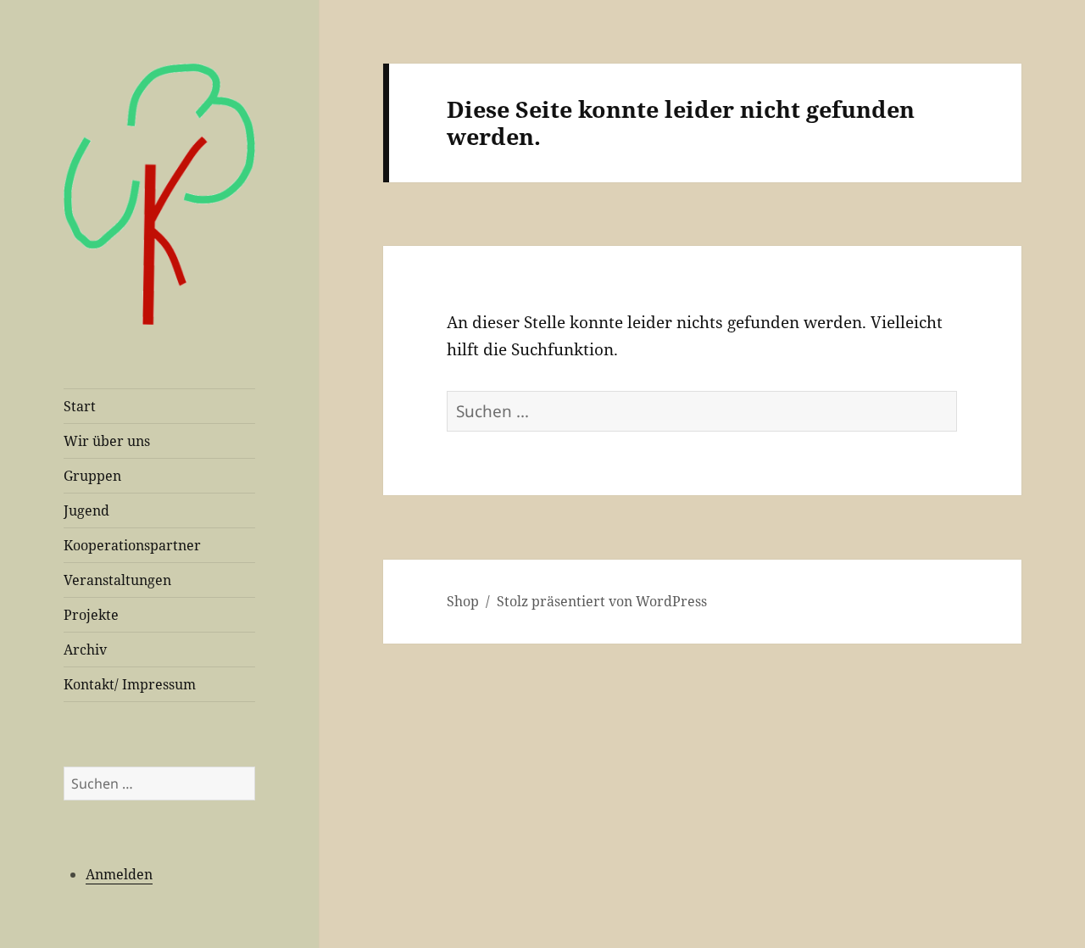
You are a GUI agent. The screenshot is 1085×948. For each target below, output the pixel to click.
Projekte (91, 614)
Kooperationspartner (132, 545)
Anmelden (119, 874)
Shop (463, 601)
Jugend (86, 510)
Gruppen (92, 475)
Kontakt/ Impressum (130, 684)
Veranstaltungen (117, 580)
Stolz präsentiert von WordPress (602, 601)
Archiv (85, 649)
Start (80, 406)
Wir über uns (107, 441)
